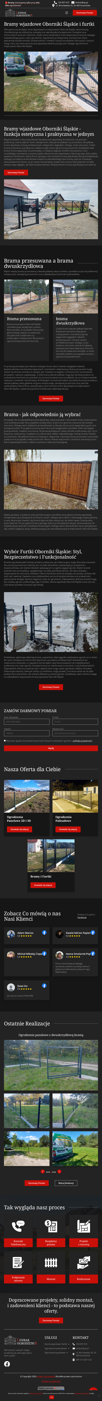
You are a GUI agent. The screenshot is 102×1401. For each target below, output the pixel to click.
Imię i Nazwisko (11, 717)
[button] (66, 13)
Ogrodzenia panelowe (55, 1352)
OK (52, 1397)
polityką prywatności (82, 741)
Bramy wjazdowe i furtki (56, 1344)
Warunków (86, 1393)
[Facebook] (7, 1364)
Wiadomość (58, 729)
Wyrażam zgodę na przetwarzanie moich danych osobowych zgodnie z (49, 741)
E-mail (55, 717)
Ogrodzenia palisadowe (56, 1348)
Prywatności (78, 1393)
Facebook (81, 917)
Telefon (7, 729)
